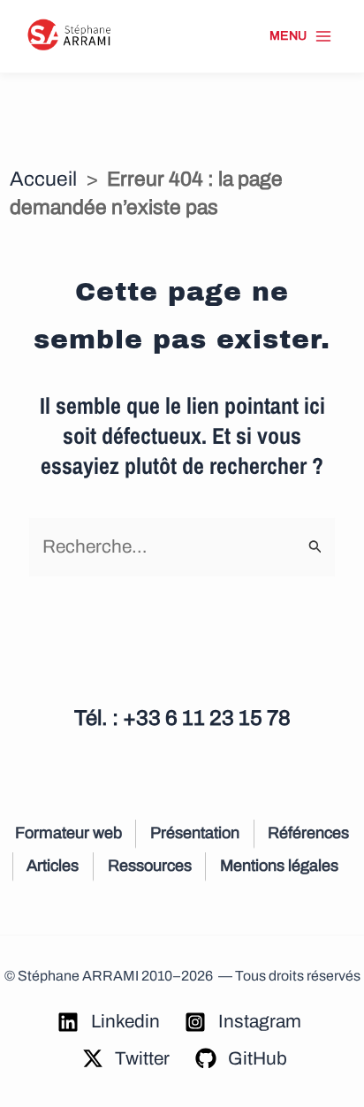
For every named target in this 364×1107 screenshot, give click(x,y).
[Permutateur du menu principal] (300, 35)
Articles (53, 865)
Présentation (194, 833)
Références (308, 833)
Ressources (150, 865)
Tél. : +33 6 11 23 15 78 (182, 717)
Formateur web (68, 833)
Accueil (43, 179)
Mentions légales (279, 865)
